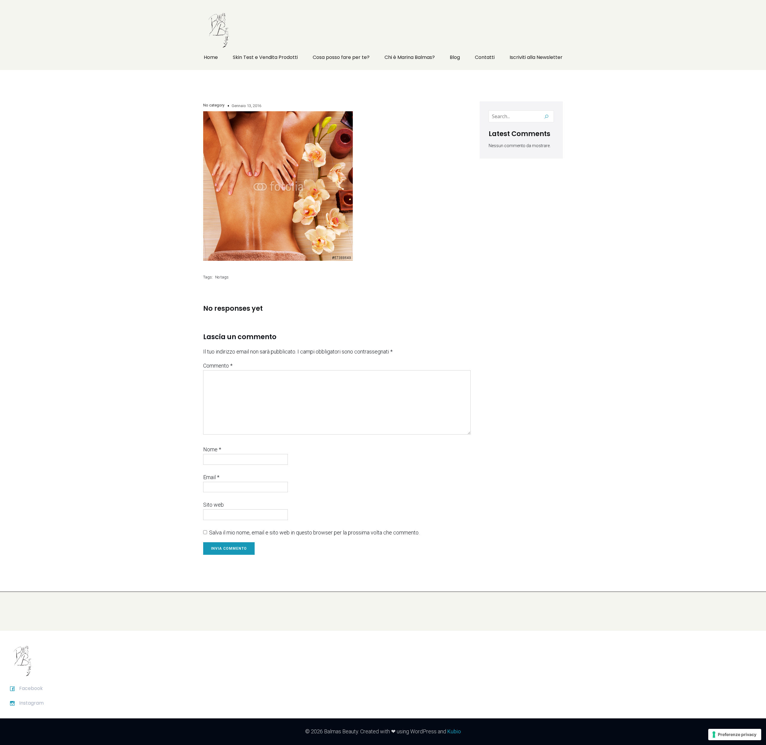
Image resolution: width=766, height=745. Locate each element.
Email (211, 477)
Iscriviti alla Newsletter (536, 57)
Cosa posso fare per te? (341, 57)
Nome (212, 449)
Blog (455, 57)
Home (211, 57)
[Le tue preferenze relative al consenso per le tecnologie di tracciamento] (734, 734)
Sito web (213, 505)
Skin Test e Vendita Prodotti (265, 57)
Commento (217, 365)
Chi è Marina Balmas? (409, 57)
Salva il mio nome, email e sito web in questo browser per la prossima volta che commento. (314, 532)
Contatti (485, 57)
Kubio (454, 731)
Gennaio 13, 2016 (246, 105)
